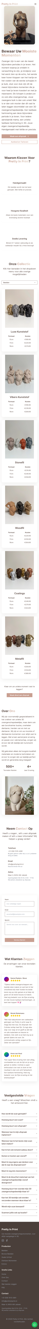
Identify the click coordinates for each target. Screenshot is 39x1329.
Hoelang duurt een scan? (12, 1120)
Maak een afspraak (18, 136)
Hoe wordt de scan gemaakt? (14, 1114)
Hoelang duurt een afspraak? (14, 1126)
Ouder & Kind (7, 1257)
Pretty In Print (10, 4)
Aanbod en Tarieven (19, 142)
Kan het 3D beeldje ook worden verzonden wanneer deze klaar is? (16, 1199)
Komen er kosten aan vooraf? (14, 1156)
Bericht (7, 920)
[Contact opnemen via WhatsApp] (34, 1324)
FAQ (3, 1287)
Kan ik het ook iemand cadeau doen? (17, 1150)
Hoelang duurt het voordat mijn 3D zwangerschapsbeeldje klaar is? (16, 1190)
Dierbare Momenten (9, 1261)
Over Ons (5, 1277)
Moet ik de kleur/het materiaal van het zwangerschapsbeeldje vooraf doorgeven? (18, 1180)
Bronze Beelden (7, 1254)
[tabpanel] (19, 484)
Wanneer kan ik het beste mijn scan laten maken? (17, 1142)
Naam (7, 899)
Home (4, 1274)
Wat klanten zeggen (9, 1284)
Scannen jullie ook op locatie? (14, 1213)
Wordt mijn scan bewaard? (13, 1206)
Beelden (6, 283)
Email (6, 910)
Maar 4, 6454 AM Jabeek (17, 875)
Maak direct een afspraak (19, 695)
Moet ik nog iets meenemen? (14, 1171)
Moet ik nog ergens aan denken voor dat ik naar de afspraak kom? (17, 1163)
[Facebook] (7, 1240)
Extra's (4, 1264)
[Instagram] (3, 1240)
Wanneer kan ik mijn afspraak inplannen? (14, 1133)
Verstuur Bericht (19, 940)
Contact (5, 1281)
